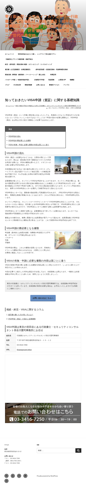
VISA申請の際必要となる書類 (19, 140)
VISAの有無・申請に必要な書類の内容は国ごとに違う (28, 145)
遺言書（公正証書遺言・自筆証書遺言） (18, 69)
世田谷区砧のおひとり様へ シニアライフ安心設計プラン (37, 54)
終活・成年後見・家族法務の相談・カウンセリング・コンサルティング (28, 64)
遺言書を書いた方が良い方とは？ (20, 315)
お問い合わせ (40, 85)
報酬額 (72, 80)
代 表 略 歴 (17, 85)
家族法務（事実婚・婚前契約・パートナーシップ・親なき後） (25, 74)
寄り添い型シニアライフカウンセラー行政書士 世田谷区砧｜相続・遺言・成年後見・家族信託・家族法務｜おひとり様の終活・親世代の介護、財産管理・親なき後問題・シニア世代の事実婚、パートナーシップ (43, 25)
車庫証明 (53, 74)
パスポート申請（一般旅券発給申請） (17, 80)
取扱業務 (51, 80)
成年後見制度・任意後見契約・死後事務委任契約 (52, 69)
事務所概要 (28, 85)
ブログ (7, 85)
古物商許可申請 (39, 80)
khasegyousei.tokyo (24, 350)
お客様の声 (62, 80)
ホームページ (9, 54)
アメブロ (66, 85)
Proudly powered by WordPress (47, 476)
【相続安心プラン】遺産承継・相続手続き (19, 59)
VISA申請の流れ (14, 136)
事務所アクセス (54, 85)
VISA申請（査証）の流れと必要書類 (22, 319)
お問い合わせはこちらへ (43, 298)
